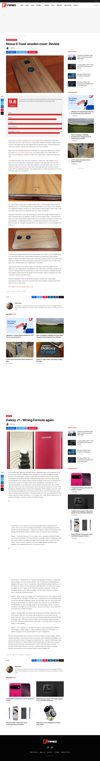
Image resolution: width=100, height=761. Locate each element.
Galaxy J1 (14, 654)
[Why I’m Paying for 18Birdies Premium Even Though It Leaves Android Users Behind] (50, 325)
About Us (42, 752)
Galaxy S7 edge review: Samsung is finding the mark (49, 360)
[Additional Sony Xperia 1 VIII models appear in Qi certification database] (50, 689)
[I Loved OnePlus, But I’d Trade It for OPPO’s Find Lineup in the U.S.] (72, 66)
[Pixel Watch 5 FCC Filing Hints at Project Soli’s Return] (50, 713)
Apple (53, 5)
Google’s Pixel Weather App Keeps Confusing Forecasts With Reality (84, 57)
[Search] (97, 5)
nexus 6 (13, 291)
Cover (8, 291)
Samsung (21, 654)
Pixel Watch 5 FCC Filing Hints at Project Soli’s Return (48, 723)
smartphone (28, 654)
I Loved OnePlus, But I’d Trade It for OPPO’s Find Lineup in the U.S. (85, 66)
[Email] (2, 113)
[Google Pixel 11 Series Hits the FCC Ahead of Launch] (20, 689)
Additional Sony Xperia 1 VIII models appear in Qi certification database (49, 699)
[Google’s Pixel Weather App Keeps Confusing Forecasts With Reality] (72, 57)
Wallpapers (67, 5)
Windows (59, 5)
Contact (75, 5)
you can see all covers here (24, 152)
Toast (24, 291)
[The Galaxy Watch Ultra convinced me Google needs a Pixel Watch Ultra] (72, 84)
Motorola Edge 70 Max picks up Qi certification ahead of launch (16, 723)
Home (21, 5)
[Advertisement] (50, 20)
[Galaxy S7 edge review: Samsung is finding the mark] (50, 349)
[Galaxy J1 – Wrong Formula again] (35, 450)
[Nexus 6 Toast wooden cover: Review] (35, 74)
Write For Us (34, 752)
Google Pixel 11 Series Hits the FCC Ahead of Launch (19, 699)
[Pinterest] (2, 109)
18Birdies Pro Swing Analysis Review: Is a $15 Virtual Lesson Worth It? (19, 336)
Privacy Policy (65, 752)
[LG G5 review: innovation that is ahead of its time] (20, 349)
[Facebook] (2, 100)
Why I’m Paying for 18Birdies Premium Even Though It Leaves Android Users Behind (49, 336)
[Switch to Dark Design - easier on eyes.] (95, 5)
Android (47, 5)
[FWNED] (9, 5)
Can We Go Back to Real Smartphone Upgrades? (83, 75)
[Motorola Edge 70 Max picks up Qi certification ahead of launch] (20, 713)
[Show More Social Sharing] (39, 52)
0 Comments (27, 48)
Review (19, 291)
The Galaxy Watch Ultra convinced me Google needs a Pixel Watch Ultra (85, 83)
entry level (32, 495)
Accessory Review (11, 39)
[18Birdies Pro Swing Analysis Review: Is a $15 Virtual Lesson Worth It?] (20, 325)
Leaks (32, 5)
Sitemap (56, 752)
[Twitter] (2, 103)
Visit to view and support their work (20, 287)
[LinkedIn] (2, 106)
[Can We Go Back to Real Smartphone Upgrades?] (72, 76)
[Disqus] (35, 387)
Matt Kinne (13, 48)
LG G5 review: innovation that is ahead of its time (19, 360)
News (27, 5)
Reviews (38, 5)
